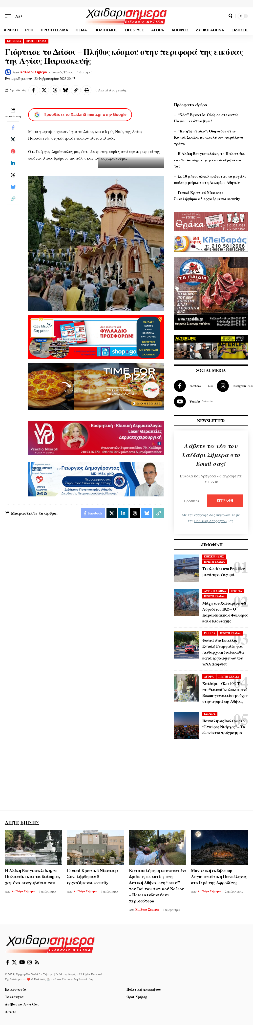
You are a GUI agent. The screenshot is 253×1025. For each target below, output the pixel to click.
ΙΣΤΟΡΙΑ (236, 591)
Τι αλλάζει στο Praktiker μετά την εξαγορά (223, 571)
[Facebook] (193, 386)
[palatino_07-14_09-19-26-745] (96, 386)
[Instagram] (29, 962)
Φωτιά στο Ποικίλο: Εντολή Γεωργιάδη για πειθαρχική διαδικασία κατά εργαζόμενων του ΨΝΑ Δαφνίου (223, 652)
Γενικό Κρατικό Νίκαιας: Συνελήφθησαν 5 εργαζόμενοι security (92, 876)
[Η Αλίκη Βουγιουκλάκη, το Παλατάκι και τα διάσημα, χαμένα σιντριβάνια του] (33, 847)
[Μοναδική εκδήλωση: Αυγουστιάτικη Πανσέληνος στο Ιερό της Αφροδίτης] (219, 847)
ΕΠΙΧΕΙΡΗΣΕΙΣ (214, 556)
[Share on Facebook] (33, 90)
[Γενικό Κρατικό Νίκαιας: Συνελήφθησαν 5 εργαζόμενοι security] (95, 847)
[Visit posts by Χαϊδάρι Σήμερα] (8, 72)
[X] (14, 962)
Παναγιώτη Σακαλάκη (77, 979)
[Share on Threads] (55, 90)
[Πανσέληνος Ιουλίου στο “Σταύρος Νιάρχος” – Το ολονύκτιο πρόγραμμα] (186, 725)
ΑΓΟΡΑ (209, 677)
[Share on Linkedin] (13, 163)
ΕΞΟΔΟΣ (209, 714)
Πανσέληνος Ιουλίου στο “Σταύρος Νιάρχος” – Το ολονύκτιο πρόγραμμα (223, 726)
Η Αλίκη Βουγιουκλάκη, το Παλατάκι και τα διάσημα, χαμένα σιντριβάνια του (209, 160)
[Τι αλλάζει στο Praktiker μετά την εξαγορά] (186, 568)
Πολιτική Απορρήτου (210, 520)
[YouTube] (22, 962)
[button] (9, 16)
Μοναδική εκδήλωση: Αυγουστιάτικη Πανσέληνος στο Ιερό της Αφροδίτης (219, 876)
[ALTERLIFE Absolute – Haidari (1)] (211, 346)
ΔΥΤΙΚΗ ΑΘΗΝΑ (215, 591)
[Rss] (37, 962)
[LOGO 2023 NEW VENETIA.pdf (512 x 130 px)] (96, 437)
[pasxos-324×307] (211, 292)
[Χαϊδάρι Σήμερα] (127, 16)
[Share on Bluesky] (65, 90)
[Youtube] (193, 401)
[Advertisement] (211, 780)
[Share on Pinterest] (13, 151)
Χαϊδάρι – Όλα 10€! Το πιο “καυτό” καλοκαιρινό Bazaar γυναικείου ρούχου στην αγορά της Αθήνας (224, 692)
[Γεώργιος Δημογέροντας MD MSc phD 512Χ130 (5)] (96, 478)
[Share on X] (44, 90)
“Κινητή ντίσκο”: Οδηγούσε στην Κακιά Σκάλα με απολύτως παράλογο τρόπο (208, 137)
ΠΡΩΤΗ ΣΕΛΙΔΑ (36, 41)
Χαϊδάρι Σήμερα (33, 71)
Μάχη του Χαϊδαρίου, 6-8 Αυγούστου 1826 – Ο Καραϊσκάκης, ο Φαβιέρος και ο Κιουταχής (225, 612)
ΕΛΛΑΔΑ (209, 633)
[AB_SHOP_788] (96, 336)
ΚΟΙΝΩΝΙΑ (14, 41)
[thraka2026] (211, 220)
